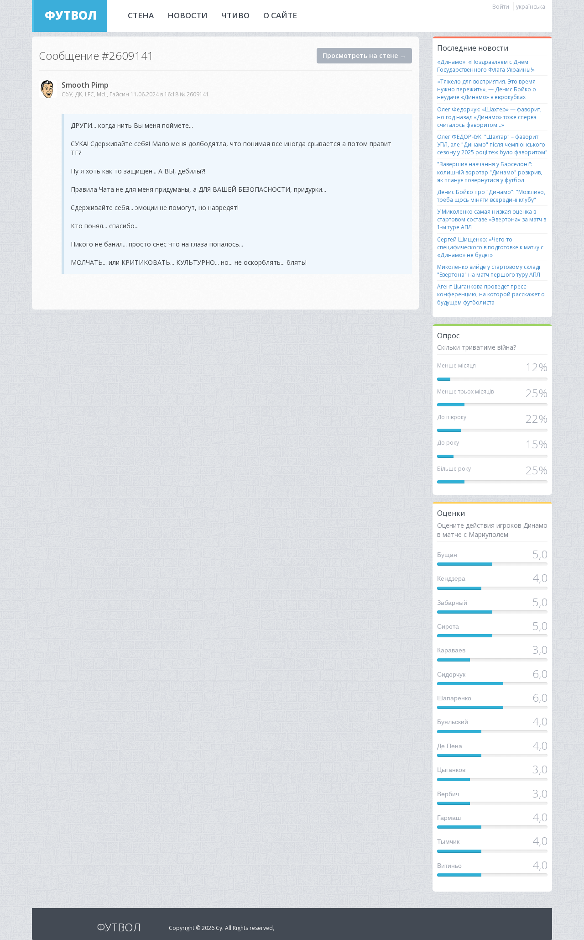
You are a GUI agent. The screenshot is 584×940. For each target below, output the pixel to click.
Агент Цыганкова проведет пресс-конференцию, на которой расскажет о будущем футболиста (491, 294)
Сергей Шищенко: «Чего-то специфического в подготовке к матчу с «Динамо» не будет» (490, 247)
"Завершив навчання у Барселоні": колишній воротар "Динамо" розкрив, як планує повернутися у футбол (489, 172)
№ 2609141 (194, 94)
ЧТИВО (235, 15)
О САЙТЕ (280, 15)
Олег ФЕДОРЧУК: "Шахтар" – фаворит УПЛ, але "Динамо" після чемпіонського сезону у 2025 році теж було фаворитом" (492, 144)
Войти (500, 7)
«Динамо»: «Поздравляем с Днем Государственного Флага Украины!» (486, 66)
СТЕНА (141, 15)
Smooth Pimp (85, 85)
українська (530, 7)
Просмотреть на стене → (364, 55)
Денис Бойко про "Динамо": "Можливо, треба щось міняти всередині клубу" (491, 196)
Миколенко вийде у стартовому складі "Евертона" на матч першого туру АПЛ (488, 270)
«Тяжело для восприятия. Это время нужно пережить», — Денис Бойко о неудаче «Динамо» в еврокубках (486, 89)
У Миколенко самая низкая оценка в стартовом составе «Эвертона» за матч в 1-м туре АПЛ (491, 219)
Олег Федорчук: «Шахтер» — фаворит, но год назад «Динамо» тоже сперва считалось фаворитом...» (489, 117)
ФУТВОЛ (71, 15)
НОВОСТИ (187, 15)
